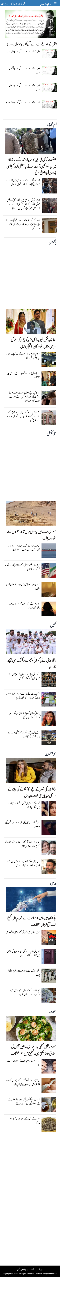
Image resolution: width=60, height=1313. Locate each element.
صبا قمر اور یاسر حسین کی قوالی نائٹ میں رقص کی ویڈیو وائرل (22, 824)
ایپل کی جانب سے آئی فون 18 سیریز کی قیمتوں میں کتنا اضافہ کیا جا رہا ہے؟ (23, 953)
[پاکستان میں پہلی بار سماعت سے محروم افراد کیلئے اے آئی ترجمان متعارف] (31, 900)
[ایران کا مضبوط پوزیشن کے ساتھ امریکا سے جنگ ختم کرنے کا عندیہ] (49, 571)
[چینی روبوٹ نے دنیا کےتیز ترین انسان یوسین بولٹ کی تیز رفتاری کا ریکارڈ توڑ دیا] (49, 700)
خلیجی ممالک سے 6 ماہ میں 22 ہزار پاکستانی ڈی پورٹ (23, 973)
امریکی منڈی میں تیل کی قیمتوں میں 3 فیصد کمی (22, 932)
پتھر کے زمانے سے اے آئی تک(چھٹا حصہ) (23, 102)
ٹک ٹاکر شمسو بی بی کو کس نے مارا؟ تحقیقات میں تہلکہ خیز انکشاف (24, 805)
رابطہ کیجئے (40, 1269)
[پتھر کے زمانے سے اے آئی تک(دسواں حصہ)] (30, 25)
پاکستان (16, 3)
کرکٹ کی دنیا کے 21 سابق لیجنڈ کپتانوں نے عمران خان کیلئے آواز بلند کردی (24, 676)
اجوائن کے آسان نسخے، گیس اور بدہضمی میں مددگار (24, 1121)
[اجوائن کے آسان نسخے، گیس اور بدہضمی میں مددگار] (49, 1125)
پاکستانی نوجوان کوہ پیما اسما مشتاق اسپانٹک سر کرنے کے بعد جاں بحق (25, 715)
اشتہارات (32, 1269)
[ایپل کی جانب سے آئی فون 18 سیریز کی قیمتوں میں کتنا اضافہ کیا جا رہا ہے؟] (49, 957)
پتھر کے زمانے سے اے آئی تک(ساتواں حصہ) (24, 87)
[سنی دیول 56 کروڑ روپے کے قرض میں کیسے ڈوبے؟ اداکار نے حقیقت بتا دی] (49, 867)
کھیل (11, 3)
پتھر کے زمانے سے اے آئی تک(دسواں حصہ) (31, 44)
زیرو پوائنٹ (4, 3)
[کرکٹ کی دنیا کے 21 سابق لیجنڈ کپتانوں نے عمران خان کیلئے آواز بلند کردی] (49, 680)
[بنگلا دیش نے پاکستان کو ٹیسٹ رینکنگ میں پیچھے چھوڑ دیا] (31, 642)
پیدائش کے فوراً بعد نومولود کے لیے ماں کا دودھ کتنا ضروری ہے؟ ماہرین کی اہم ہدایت (23, 1082)
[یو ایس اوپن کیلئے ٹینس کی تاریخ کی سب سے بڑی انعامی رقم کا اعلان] (49, 738)
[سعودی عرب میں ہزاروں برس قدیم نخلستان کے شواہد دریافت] (31, 514)
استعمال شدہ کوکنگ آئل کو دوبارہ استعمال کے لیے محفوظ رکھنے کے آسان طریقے (24, 1101)
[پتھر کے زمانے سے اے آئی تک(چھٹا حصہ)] (49, 105)
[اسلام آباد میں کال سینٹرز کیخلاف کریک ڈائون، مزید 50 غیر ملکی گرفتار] (49, 360)
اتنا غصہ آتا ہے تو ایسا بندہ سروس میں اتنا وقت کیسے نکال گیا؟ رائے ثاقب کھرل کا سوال (23, 182)
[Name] (55, 3)
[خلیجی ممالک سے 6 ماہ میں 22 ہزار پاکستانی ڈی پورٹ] (49, 977)
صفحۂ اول (23, 3)
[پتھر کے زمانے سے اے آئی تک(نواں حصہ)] (49, 54)
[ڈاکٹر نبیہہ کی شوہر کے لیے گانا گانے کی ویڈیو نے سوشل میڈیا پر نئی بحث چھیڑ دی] (31, 771)
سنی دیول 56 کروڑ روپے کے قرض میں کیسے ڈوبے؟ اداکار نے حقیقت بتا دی (23, 863)
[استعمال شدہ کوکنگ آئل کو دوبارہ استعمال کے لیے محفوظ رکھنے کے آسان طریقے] (49, 1105)
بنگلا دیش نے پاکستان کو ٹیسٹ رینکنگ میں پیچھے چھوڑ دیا (31, 663)
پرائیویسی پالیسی (21, 1269)
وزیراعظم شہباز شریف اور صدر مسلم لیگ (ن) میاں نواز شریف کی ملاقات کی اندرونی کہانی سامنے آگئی (23, 224)
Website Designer (43, 1274)
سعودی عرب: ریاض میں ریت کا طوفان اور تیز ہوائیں (23, 586)
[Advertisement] (30, 276)
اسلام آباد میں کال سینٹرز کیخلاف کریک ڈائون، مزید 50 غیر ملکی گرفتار (23, 356)
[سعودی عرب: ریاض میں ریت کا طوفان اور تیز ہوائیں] (49, 590)
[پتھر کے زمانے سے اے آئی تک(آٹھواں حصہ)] (49, 71)
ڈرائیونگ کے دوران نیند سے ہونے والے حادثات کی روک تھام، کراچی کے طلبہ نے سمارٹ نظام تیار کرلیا (24, 396)
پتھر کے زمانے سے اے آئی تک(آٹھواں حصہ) (24, 70)
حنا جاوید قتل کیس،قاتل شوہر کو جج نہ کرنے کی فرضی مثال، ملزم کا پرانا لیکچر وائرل (33, 343)
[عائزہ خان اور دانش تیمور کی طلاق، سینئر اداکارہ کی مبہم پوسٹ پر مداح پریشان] (49, 848)
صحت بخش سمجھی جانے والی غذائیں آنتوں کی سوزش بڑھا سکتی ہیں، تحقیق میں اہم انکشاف (33, 1049)
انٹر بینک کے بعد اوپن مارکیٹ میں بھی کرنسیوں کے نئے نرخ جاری (25, 992)
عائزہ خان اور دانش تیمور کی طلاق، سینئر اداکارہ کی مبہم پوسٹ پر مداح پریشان (22, 844)
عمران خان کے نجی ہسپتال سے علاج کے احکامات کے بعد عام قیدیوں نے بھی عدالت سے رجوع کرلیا (23, 416)
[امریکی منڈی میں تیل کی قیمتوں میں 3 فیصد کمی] (49, 938)
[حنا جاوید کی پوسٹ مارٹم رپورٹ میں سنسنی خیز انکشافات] (49, 379)
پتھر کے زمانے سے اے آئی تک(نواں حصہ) (23, 51)
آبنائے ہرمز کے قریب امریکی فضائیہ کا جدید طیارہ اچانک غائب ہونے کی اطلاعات (24, 547)
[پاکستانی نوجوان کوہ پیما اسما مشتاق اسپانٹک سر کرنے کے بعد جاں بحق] (49, 719)
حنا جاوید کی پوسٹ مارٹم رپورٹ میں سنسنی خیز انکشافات (24, 375)
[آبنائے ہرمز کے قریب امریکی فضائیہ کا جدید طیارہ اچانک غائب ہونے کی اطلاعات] (49, 551)
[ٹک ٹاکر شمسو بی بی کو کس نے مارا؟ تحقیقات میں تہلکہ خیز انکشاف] (49, 809)
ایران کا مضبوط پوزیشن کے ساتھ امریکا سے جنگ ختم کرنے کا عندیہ (22, 567)
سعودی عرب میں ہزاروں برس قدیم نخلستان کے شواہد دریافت (31, 534)
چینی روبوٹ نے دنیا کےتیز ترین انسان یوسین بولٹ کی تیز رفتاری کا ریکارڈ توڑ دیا (23, 696)
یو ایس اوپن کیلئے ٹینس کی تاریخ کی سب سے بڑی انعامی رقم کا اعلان (24, 734)
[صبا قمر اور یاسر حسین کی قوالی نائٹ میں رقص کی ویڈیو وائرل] (49, 828)
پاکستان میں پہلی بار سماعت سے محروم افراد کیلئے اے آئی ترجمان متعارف (31, 921)
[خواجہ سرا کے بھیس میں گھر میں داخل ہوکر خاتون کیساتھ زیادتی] (49, 610)
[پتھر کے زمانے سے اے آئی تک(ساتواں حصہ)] (49, 88)
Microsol (53, 1274)
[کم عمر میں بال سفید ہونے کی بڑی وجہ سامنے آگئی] (49, 1067)
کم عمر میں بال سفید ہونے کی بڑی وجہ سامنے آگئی (23, 1063)
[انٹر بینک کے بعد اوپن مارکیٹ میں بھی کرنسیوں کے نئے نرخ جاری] (49, 996)
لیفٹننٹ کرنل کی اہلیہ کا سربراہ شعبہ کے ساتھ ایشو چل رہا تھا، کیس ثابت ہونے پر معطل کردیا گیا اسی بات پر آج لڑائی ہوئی (31, 166)
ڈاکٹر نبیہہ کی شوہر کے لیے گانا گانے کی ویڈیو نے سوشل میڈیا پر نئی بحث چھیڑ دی (31, 792)
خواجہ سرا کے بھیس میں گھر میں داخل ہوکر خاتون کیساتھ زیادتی (24, 606)
